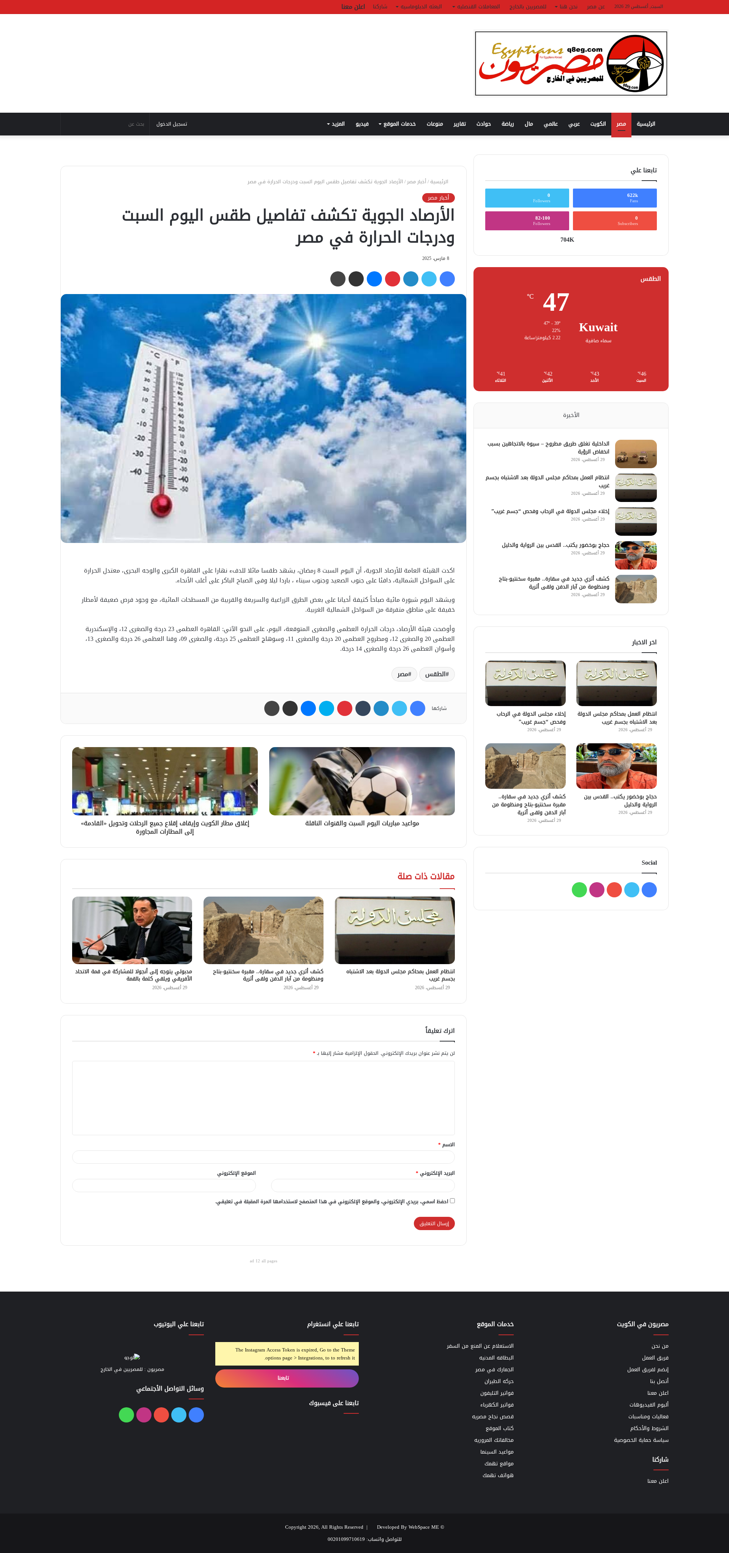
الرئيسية (647, 124)
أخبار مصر (416, 181)
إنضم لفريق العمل (648, 1369)
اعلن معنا (353, 7)
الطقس (435, 674)
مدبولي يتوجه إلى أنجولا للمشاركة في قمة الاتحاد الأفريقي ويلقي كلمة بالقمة (133, 975)
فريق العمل (655, 1358)
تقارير (460, 124)
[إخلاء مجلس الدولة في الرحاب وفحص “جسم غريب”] (636, 521)
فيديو (362, 124)
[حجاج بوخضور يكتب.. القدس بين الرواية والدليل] (636, 555)
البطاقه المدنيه (496, 1358)
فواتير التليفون (497, 1393)
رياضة (508, 124)
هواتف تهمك (498, 1475)
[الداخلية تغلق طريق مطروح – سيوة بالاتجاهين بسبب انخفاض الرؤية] (636, 454)
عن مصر (596, 7)
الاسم (446, 1144)
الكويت (598, 124)
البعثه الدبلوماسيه (421, 7)
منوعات (435, 124)
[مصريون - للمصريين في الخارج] (571, 63)
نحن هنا (569, 7)
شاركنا (380, 7)
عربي (574, 124)
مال (529, 124)
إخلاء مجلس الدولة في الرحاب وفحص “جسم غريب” (550, 511)
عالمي (551, 124)
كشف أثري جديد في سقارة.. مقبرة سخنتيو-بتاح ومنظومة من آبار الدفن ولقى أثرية (268, 975)
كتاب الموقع (500, 1428)
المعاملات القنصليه (478, 7)
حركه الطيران (499, 1381)
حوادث (484, 124)
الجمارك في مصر (494, 1369)
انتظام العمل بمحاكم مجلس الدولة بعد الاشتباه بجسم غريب (400, 975)
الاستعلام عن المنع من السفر (480, 1346)
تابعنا (284, 1378)
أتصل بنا (659, 1381)
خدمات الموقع (399, 124)
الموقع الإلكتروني (236, 1173)
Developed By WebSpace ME (408, 1527)
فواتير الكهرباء (497, 1405)
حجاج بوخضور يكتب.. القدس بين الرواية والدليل (555, 545)
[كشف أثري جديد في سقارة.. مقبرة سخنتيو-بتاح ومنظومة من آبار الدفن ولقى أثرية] (263, 930)
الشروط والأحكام (649, 1428)
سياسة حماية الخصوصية (641, 1440)
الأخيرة (571, 415)
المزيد (338, 124)
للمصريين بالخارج (528, 7)
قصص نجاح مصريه (493, 1416)
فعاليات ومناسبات (648, 1416)
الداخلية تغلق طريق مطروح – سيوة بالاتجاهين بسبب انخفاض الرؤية (548, 448)
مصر (621, 124)
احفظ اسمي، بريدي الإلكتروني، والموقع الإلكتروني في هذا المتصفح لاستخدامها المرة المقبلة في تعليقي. (331, 1201)
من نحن (660, 1346)
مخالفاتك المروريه (494, 1440)
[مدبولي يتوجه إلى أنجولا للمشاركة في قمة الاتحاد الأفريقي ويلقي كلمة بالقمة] (132, 930)
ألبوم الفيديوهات (649, 1405)
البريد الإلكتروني (435, 1173)
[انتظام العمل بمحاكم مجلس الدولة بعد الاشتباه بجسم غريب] (395, 930)
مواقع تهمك (499, 1463)
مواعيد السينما (497, 1452)
